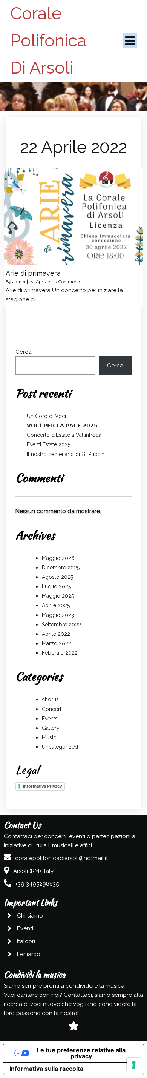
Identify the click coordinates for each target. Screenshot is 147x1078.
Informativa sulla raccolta (46, 1068)
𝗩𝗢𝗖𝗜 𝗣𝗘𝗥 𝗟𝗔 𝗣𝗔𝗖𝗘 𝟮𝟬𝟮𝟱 (62, 426)
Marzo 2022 (56, 643)
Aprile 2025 (56, 605)
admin (18, 281)
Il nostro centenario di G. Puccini (66, 454)
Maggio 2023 (58, 615)
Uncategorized (60, 747)
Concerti (52, 709)
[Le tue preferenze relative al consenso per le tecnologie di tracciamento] (134, 1065)
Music (49, 737)
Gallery (51, 728)
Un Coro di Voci (46, 416)
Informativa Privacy (42, 786)
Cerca (23, 352)
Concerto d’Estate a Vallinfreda (64, 435)
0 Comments (67, 281)
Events (50, 719)
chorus (50, 699)
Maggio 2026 (58, 558)
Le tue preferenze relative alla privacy (81, 1053)
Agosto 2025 (57, 577)
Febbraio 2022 (60, 653)
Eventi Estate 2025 (48, 444)
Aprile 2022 (56, 634)
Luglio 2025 (56, 586)
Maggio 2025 (58, 596)
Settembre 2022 (61, 625)
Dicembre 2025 (61, 567)
